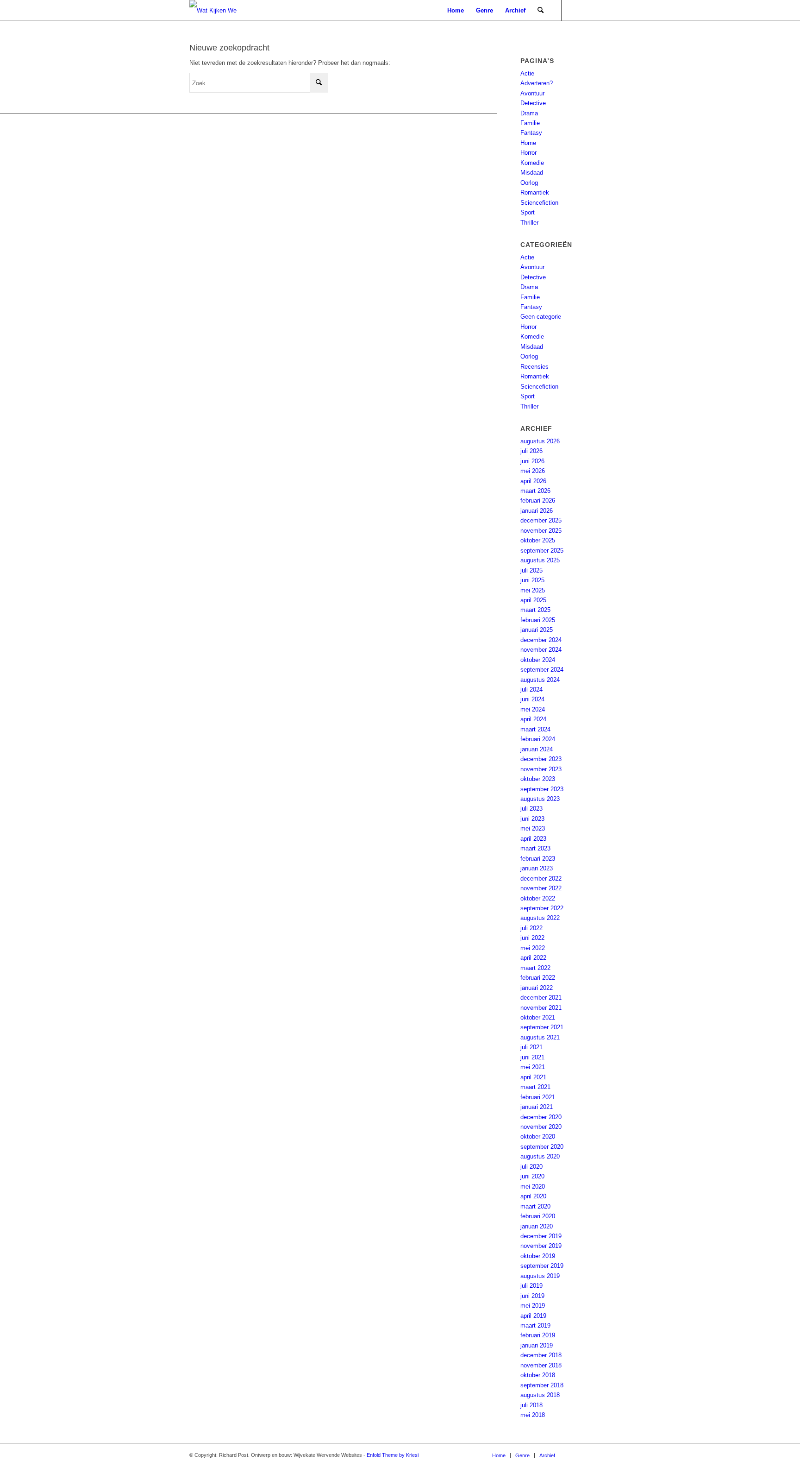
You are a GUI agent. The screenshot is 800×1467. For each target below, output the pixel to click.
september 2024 (541, 669)
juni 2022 (532, 937)
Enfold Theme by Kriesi (393, 1455)
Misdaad (531, 172)
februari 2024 (537, 739)
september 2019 (541, 1265)
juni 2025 (532, 580)
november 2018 (541, 1365)
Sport (527, 212)
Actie (527, 73)
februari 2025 (537, 620)
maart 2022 (535, 967)
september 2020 (541, 1146)
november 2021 (541, 1007)
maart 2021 (535, 1086)
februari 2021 (537, 1097)
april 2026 (533, 481)
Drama (529, 113)
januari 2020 (536, 1226)
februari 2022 (537, 977)
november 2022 (541, 888)
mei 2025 (532, 590)
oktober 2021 (537, 1017)
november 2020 (541, 1126)
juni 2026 (532, 461)
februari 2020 (537, 1216)
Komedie (532, 162)
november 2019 (541, 1245)
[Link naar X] (604, 10)
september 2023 (541, 789)
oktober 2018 (537, 1375)
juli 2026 (531, 450)
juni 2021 (532, 1057)
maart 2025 (535, 609)
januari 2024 (536, 749)
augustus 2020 (540, 1156)
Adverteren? (536, 83)
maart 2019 (535, 1325)
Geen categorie (540, 316)
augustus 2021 (540, 1037)
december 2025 (541, 520)
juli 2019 (531, 1285)
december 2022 (541, 878)
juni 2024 (532, 699)
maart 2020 (535, 1206)
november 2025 (541, 530)
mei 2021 (532, 1067)
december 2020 (541, 1117)
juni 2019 (532, 1295)
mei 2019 (532, 1305)
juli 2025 (531, 570)
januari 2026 (536, 510)
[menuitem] (455, 10)
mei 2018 (532, 1414)
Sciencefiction (539, 202)
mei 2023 (532, 828)
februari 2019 (537, 1335)
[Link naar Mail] (576, 10)
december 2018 (541, 1355)
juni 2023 (532, 818)
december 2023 (541, 759)
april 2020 (533, 1196)
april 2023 (533, 838)
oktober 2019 (537, 1256)
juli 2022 (531, 928)
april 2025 (533, 600)
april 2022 (533, 957)
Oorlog (529, 182)
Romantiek (534, 192)
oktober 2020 (537, 1136)
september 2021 (541, 1027)
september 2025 (541, 550)
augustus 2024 (540, 679)
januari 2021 (536, 1106)
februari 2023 (537, 858)
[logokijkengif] (220, 10)
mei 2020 (532, 1186)
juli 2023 (531, 808)
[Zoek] (540, 10)
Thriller (529, 222)
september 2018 (541, 1385)
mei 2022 (532, 947)
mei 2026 (532, 470)
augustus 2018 (540, 1394)
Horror (528, 152)
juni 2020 (532, 1176)
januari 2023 (536, 868)
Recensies (534, 366)
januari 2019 (536, 1345)
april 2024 (533, 719)
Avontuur (532, 93)
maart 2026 (535, 490)
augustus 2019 (540, 1275)
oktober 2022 (537, 898)
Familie (530, 123)
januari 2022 (536, 987)
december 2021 (541, 997)
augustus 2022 (540, 917)
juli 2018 (531, 1405)
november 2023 (541, 769)
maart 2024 (535, 729)
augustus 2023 (540, 798)
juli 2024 (531, 689)
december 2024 (541, 639)
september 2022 (541, 908)
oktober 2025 (537, 540)
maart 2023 (535, 848)
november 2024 (541, 649)
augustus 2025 (540, 560)
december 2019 (541, 1236)
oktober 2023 (537, 778)
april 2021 (533, 1077)
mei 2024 (532, 709)
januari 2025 (536, 629)
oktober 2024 (537, 659)
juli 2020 (531, 1166)
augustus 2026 (540, 441)
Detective (533, 103)
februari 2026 (537, 500)
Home (528, 142)
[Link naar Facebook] (590, 10)
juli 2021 (531, 1047)
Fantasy (531, 132)
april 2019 (533, 1315)
